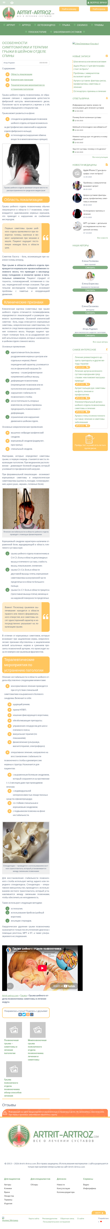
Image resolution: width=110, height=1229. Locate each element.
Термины (8, 1199)
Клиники (8, 1188)
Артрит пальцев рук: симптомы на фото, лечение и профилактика (90, 391)
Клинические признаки (22, 79)
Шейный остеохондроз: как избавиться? (90, 127)
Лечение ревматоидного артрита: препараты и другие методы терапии (90, 360)
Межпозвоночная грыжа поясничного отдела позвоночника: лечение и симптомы (37, 1050)
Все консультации (100, 157)
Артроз (26, 25)
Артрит (11, 25)
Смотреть (90, 267)
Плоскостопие (37, 32)
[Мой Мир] (31, 1014)
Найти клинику (69, 9)
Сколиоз (82, 25)
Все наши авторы (100, 342)
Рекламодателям (49, 1218)
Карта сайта (34, 1218)
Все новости (102, 238)
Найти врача (99, 9)
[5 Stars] (46, 62)
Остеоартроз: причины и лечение (90, 91)
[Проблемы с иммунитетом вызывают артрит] (77, 189)
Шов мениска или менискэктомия (90, 61)
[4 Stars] (45, 62)
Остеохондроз (46, 25)
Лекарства (9, 1196)
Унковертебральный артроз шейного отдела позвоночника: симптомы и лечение (90, 404)
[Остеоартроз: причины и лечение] (77, 217)
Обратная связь (67, 1218)
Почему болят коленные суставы (87, 117)
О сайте (80, 1218)
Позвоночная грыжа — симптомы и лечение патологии (11, 1046)
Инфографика (89, 1188)
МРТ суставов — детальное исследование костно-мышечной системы (95, 226)
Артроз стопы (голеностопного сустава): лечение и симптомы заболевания (90, 418)
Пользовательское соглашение (56, 1222)
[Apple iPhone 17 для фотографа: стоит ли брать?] (77, 177)
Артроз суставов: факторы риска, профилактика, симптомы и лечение (90, 83)
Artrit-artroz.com (10, 995)
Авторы (7, 1184)
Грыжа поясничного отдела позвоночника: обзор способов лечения (12, 1087)
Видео (86, 1184)
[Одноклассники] (28, 1014)
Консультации (63, 1188)
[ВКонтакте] (20, 1014)
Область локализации (21, 74)
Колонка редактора (65, 1192)
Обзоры (34, 1184)
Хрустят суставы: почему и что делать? (89, 149)
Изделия (8, 1203)
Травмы (99, 25)
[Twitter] (24, 1014)
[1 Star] (40, 62)
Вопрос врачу (98, 2)
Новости (61, 1184)
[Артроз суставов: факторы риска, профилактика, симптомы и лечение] (77, 202)
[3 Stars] (43, 62)
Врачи (7, 1192)
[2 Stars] (42, 62)
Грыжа (66, 25)
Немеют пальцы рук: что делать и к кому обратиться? (90, 137)
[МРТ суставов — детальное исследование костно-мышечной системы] (77, 230)
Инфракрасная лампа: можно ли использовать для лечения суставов (88, 106)
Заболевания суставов (67, 32)
